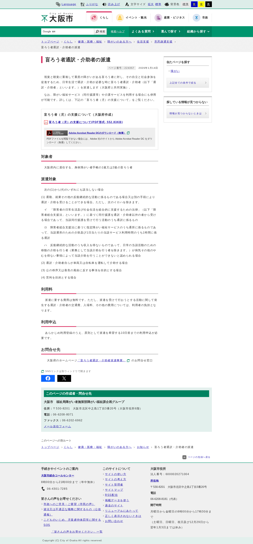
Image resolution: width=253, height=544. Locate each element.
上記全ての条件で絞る (183, 82)
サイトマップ (114, 489)
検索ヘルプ (118, 31)
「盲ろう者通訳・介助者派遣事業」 (101, 360)
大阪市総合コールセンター (57, 475)
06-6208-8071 (63, 414)
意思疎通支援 (163, 41)
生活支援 (143, 41)
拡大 (151, 4)
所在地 (154, 480)
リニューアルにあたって (121, 510)
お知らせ (143, 447)
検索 (102, 31)
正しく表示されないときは (123, 516)
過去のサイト (114, 505)
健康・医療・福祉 (90, 41)
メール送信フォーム (57, 426)
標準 (158, 4)
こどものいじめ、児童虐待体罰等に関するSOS (72, 522)
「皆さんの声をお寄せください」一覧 (77, 531)
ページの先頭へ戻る (199, 457)
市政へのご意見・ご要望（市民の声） (69, 504)
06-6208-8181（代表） (164, 498)
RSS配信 (111, 495)
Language (69, 4)
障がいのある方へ (119, 41)
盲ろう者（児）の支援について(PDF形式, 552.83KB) (86, 122)
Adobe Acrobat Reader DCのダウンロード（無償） (97, 133)
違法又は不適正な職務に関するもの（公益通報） (72, 512)
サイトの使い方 (115, 474)
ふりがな (92, 4)
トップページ (50, 41)
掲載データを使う (117, 500)
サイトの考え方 (115, 479)
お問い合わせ (114, 521)
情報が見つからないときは (186, 113)
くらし (68, 41)
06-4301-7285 (57, 488)
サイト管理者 (114, 484)
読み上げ (114, 4)
